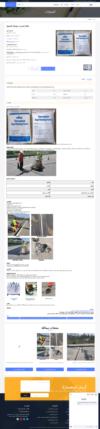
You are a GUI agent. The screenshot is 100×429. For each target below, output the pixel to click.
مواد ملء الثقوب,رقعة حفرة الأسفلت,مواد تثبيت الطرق (80, 318)
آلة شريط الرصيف (53, 414)
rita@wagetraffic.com (13, 1)
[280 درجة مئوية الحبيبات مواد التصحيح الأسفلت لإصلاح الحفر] (19, 347)
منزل (77, 4)
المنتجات (73, 4)
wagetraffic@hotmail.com (84, 312)
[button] (92, 350)
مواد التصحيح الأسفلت (52, 420)
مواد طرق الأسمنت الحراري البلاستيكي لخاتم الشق (82, 362)
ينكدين (27, 419)
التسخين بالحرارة (53, 422)
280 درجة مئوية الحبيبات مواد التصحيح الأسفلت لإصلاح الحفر (20, 363)
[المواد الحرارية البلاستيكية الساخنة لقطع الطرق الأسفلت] (50, 347)
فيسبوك (24, 419)
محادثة (10, 4)
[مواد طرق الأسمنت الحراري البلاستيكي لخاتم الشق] (81, 347)
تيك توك (18, 419)
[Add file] (96, 426)
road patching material (13, 318)
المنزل (94, 19)
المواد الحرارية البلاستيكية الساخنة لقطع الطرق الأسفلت (50, 362)
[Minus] (71, 394)
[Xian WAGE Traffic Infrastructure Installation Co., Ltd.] (90, 4)
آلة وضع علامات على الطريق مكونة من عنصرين (47, 417)
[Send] (71, 426)
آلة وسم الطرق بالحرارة (52, 411)
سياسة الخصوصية (69, 422)
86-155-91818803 (25, 1)
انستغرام (21, 419)
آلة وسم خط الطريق (53, 408)
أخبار (62, 4)
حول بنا (66, 4)
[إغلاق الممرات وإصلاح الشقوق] (74, 43)
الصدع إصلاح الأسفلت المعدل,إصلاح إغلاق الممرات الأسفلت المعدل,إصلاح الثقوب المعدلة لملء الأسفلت (43, 318)
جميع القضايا (56, 4)
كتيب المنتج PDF (10, 41)
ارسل (25, 395)
